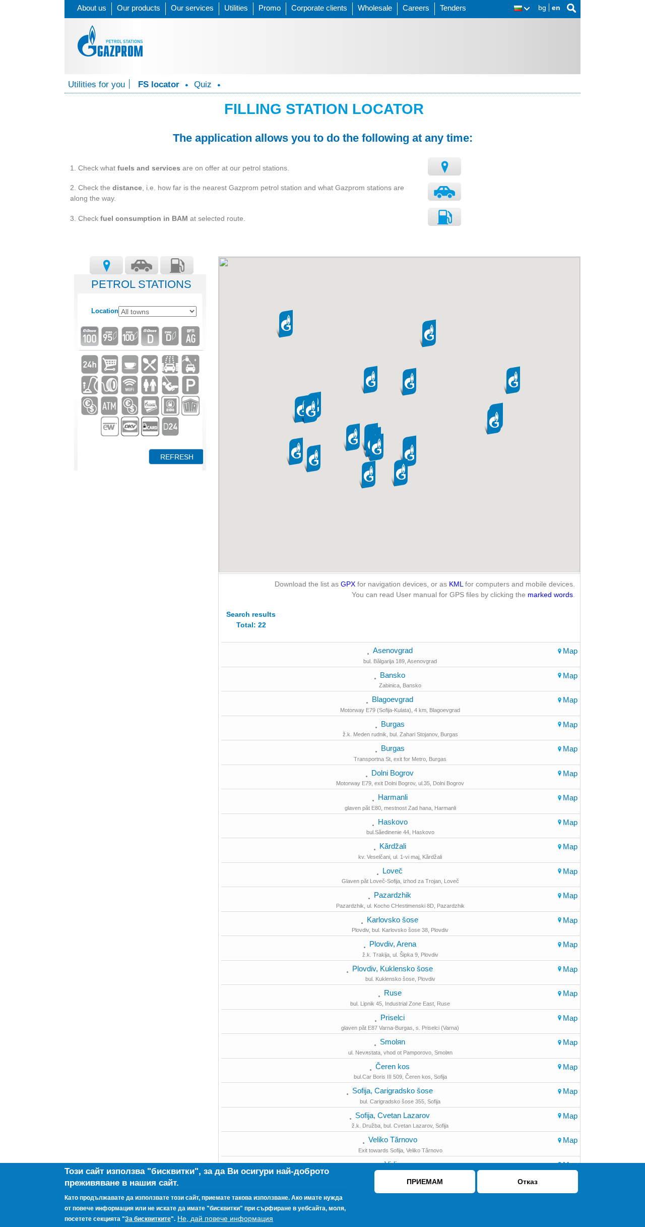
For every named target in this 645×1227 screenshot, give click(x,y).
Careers (416, 8)
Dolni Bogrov (392, 773)
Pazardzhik (392, 895)
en (556, 8)
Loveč (392, 870)
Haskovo (393, 821)
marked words (550, 595)
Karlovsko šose (392, 919)
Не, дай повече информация (225, 1218)
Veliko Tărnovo (392, 1139)
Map (570, 651)
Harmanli (393, 797)
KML (456, 584)
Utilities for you (96, 84)
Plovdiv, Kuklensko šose (392, 968)
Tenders (453, 8)
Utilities (236, 8)
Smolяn (392, 1041)
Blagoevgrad (392, 699)
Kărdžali (392, 846)
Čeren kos (392, 1066)
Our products (138, 8)
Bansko (392, 675)
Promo (270, 8)
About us (91, 8)
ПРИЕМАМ (425, 1182)
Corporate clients (319, 8)
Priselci (392, 1017)
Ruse (393, 992)
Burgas (393, 724)
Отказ (528, 1182)
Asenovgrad (393, 650)
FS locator (158, 84)
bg (542, 8)
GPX (348, 584)
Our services (192, 8)
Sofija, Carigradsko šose (392, 1090)
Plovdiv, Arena (392, 944)
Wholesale (375, 8)
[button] (376, 448)
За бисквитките (148, 1218)
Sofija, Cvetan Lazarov (392, 1115)
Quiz (203, 84)
